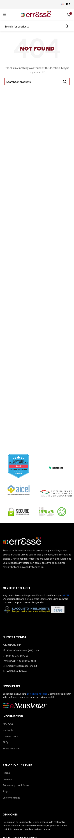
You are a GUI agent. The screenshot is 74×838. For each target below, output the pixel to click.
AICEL (66, 595)
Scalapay (7, 778)
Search (66, 26)
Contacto (8, 729)
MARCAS (8, 723)
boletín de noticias (37, 693)
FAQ (5, 742)
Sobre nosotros (11, 748)
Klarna (6, 772)
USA (67, 4)
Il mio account (10, 736)
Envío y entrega (11, 797)
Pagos (6, 791)
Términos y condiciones (16, 785)
